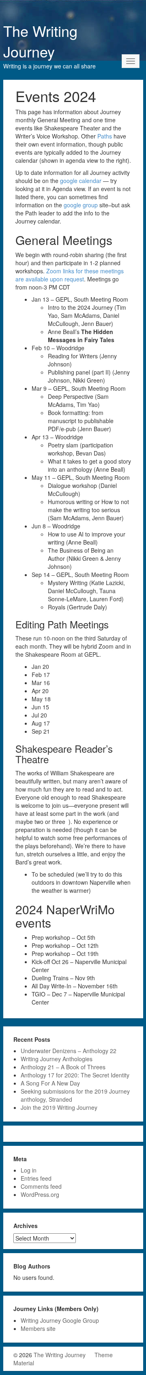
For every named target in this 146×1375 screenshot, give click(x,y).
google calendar (80, 181)
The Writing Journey (40, 41)
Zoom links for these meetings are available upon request (69, 275)
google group (81, 205)
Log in (28, 1170)
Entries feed (36, 1178)
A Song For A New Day (50, 1083)
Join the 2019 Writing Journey (59, 1107)
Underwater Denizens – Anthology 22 (68, 1051)
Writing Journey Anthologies (56, 1059)
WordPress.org (40, 1194)
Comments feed (41, 1186)
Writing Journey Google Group (60, 1320)
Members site (38, 1328)
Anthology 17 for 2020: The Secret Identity (75, 1075)
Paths (104, 136)
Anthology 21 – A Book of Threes (63, 1067)
